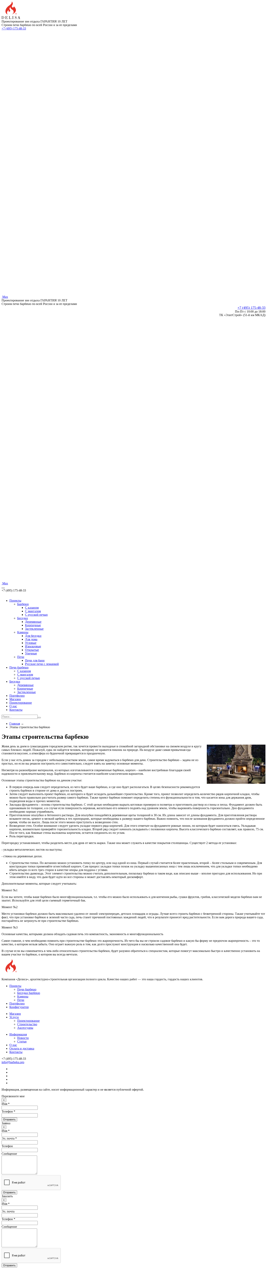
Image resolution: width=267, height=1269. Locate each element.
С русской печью (28, 678)
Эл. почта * (9, 1138)
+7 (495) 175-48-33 (14, 28)
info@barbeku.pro (13, 1062)
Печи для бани (35, 660)
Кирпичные (33, 625)
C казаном (32, 607)
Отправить (9, 1119)
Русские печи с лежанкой (42, 664)
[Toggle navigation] (3, 588)
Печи (20, 657)
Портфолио (17, 695)
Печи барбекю (19, 667)
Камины (22, 632)
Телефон (7, 1146)
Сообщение (9, 1153)
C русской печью (36, 614)
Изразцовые (33, 646)
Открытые (32, 650)
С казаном (24, 671)
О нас (13, 706)
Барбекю (23, 604)
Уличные (31, 653)
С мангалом (25, 674)
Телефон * (8, 1111)
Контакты (15, 709)
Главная (14, 723)
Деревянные (33, 621)
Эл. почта (8, 1211)
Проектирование (20, 702)
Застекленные (34, 628)
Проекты (15, 600)
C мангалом (33, 611)
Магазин (15, 699)
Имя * (6, 1103)
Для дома (31, 639)
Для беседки (33, 635)
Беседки (22, 618)
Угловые (30, 642)
